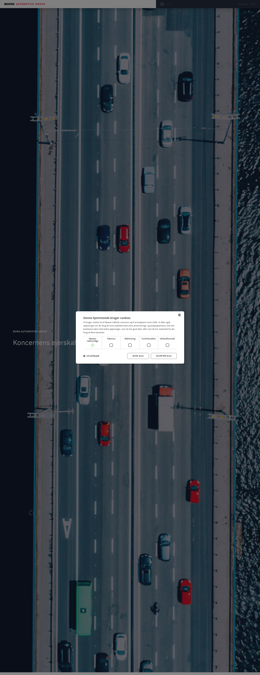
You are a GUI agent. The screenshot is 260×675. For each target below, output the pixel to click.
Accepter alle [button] (163, 356)
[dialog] (130, 337)
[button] (91, 356)
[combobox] (179, 315)
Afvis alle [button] (138, 356)
